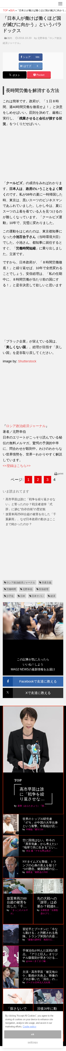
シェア (26, 57)
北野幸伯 (27, 589)
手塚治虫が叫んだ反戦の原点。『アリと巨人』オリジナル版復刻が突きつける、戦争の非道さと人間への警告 (40, 954)
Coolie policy (29, 1026)
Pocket (40, 75)
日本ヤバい (38, 596)
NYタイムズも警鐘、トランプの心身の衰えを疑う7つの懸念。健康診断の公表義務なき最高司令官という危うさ (40, 865)
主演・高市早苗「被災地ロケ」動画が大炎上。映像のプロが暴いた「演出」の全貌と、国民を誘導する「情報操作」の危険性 (40, 975)
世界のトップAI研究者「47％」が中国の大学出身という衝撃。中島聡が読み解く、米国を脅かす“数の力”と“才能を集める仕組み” (41, 822)
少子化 (10, 596)
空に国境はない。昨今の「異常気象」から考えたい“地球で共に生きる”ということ (40, 844)
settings (33, 1042)
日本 (22, 596)
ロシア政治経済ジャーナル (26, 426)
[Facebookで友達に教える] (33, 678)
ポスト (16, 75)
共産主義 (46, 582)
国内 (9, 38)
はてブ (27, 66)
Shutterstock (27, 361)
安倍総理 (43, 589)
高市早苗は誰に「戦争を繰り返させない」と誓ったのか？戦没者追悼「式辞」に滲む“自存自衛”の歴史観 (30, 504)
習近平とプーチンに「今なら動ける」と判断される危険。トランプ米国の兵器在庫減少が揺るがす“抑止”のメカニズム (40, 933)
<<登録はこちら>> (17, 466)
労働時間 (11, 589)
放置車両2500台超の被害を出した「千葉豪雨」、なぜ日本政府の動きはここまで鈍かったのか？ (31, 519)
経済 (52, 596)
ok (32, 1034)
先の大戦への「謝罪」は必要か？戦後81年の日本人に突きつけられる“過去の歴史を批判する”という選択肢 (47, 903)
